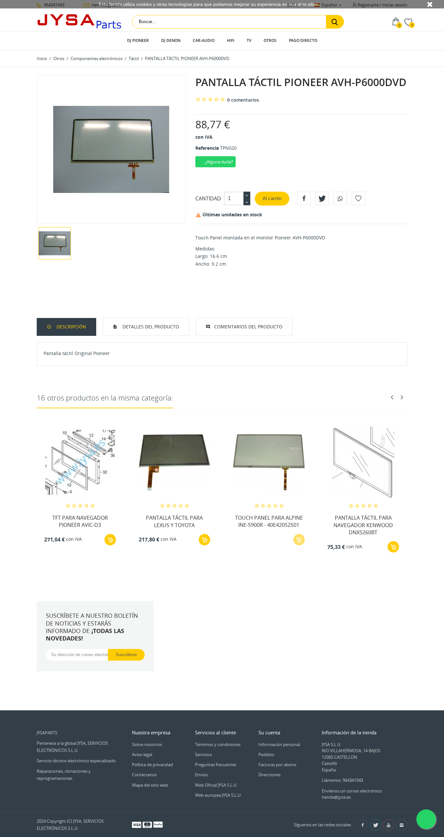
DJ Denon (170, 40)
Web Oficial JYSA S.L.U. (216, 785)
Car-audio (204, 40)
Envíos (201, 775)
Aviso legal (142, 754)
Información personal (279, 744)
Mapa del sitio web (150, 785)
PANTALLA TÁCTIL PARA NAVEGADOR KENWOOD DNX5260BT (363, 525)
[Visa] (136, 824)
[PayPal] (158, 824)
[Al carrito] (110, 539)
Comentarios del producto (248, 326)
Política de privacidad (152, 764)
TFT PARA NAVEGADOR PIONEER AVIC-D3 (80, 521)
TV (249, 40)
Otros (270, 40)
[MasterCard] (147, 824)
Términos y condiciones (218, 744)
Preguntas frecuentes (215, 764)
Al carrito (272, 198)
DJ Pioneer (138, 40)
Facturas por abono (277, 764)
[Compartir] (304, 198)
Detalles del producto (150, 326)
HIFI (230, 40)
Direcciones (269, 775)
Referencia (207, 148)
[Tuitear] (322, 198)
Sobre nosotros (147, 744)
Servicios (203, 754)
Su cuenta (269, 732)
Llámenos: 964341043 (342, 780)
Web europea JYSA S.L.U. (218, 795)
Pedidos (266, 754)
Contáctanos (144, 775)
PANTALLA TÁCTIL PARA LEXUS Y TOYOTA (174, 521)
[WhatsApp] (340, 198)
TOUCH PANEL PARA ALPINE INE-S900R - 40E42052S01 (269, 521)
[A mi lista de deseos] (358, 198)
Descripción (70, 326)
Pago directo (303, 40)
